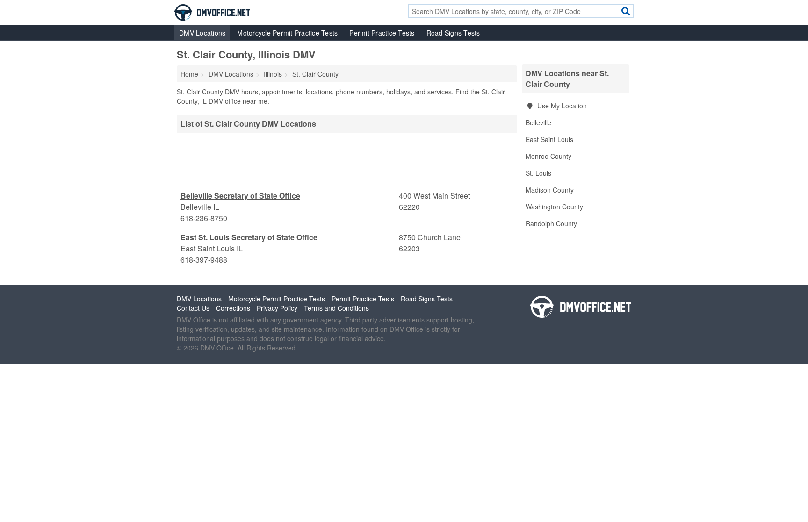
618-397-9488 (203, 259)
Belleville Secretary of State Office (240, 195)
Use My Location (561, 105)
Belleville (538, 122)
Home (189, 74)
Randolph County (551, 223)
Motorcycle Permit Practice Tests (287, 32)
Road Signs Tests (453, 32)
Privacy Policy (277, 308)
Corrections (233, 308)
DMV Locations (202, 32)
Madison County (550, 189)
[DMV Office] (212, 11)
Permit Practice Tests (381, 32)
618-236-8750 (203, 218)
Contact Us (193, 308)
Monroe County (548, 156)
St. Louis (538, 173)
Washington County (554, 206)
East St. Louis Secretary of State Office (248, 237)
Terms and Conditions (336, 308)
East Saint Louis (549, 139)
